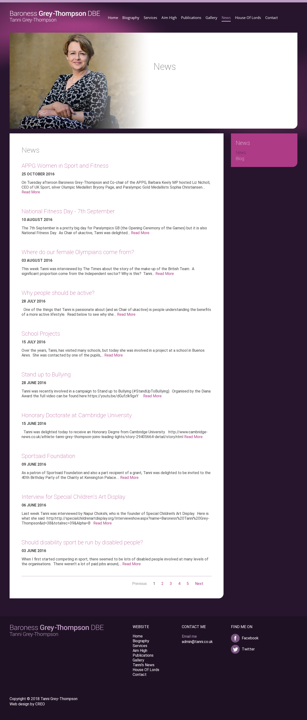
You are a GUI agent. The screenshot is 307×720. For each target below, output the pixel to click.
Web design (19, 704)
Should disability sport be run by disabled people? (82, 542)
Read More (31, 192)
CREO (40, 704)
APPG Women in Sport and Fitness (65, 165)
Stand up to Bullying (46, 374)
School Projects (41, 333)
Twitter (248, 649)
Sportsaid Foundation (48, 456)
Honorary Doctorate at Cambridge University (77, 415)
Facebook (250, 638)
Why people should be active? (58, 293)
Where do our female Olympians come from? (78, 252)
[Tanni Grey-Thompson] (55, 16)
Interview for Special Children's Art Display (73, 497)
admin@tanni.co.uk (197, 641)
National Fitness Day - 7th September (68, 211)
